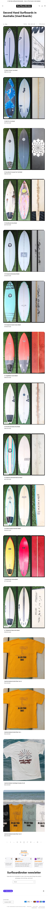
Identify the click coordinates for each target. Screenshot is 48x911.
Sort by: (25, 23)
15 (20, 842)
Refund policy (29, 906)
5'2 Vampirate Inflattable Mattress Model (13, 477)
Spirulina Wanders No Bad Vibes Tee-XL (13, 681)
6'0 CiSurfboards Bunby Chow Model (12, 426)
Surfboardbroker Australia (14, 906)
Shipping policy (34, 907)
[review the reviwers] (5, 859)
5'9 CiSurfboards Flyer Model (10, 223)
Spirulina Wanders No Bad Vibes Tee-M (12, 833)
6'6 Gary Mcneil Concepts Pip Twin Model (13, 172)
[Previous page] (7, 842)
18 (30, 842)
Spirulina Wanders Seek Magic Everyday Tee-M (14, 783)
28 (37, 842)
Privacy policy (35, 906)
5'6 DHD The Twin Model (9, 121)
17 (27, 842)
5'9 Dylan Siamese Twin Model (11, 70)
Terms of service (42, 906)
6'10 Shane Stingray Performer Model (12, 528)
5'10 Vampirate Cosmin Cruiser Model (12, 324)
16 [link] (24, 842)
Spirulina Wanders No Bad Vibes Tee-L (12, 732)
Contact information (41, 907)
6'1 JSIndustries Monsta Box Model (12, 630)
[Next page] (41, 842)
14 (17, 842)
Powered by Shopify (22, 906)
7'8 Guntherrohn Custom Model (11, 579)
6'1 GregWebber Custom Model (11, 375)
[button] (2, 6)
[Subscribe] (33, 881)
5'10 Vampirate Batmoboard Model (11, 273)
